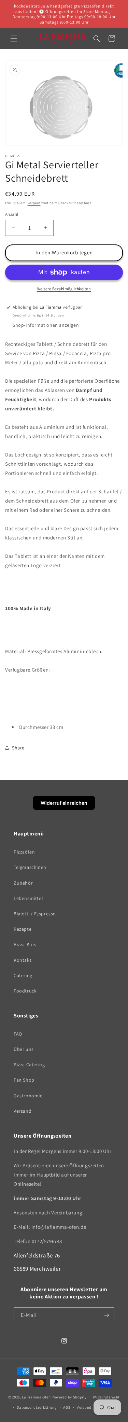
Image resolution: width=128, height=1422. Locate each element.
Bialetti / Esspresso (35, 914)
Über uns (24, 1049)
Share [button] (18, 748)
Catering (23, 975)
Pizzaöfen (24, 852)
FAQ (18, 1034)
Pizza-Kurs (25, 944)
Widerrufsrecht (106, 1397)
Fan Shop (24, 1080)
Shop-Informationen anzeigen (46, 325)
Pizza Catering (29, 1064)
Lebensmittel (28, 898)
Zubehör (23, 883)
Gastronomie (28, 1096)
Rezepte (22, 929)
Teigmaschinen (30, 867)
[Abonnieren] (106, 1315)
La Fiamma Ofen (37, 1396)
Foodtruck (25, 991)
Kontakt (22, 960)
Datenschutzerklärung (37, 1407)
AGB (66, 1407)
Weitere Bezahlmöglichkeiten (64, 288)
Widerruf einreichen (64, 803)
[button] (13, 38)
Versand (34, 203)
